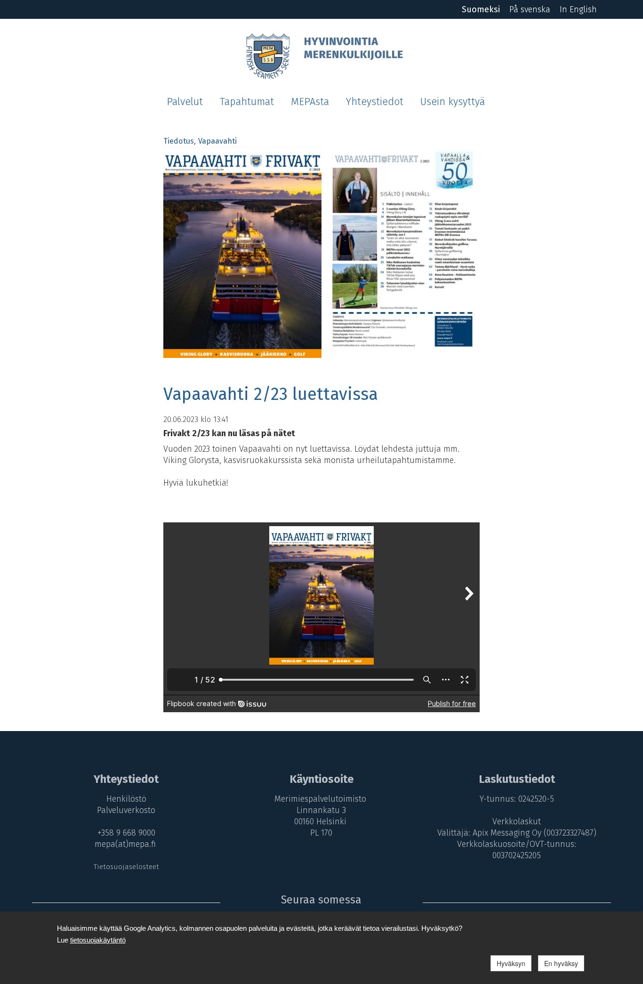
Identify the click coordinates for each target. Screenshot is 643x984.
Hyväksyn (511, 963)
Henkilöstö (126, 799)
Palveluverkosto (126, 810)
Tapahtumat (247, 102)
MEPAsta (310, 102)
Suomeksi (481, 9)
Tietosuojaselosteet (126, 866)
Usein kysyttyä (452, 102)
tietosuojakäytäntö (98, 940)
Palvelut (185, 102)
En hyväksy (561, 963)
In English (578, 9)
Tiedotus (178, 141)
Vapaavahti (217, 141)
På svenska (529, 9)
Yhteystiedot (374, 102)
